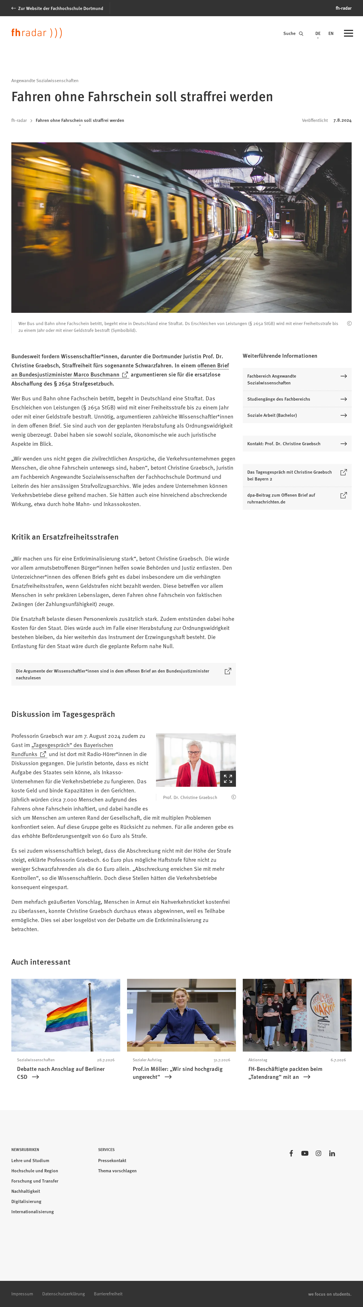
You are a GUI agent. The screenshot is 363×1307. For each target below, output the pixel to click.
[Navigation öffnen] (348, 34)
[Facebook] (291, 1153)
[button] (196, 760)
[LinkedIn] (332, 1153)
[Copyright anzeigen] (349, 323)
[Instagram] (318, 1153)
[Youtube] (305, 1153)
